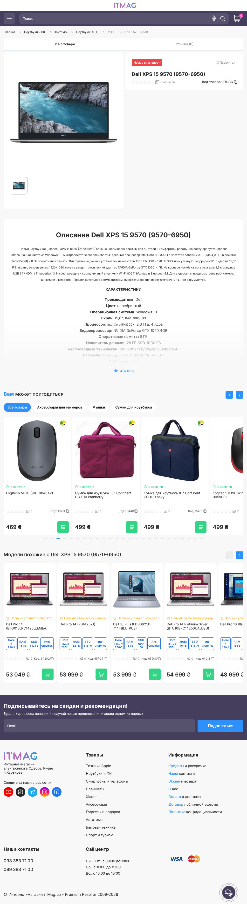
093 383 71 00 (18, 860)
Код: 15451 (127, 511)
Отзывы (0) (184, 44)
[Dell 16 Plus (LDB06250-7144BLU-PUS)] (136, 589)
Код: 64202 (42, 658)
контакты (181, 773)
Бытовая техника (101, 827)
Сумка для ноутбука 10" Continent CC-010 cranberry (34, 495)
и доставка (184, 797)
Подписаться (220, 725)
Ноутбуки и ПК (99, 773)
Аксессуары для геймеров (59, 407)
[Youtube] (8, 792)
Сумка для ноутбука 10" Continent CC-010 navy (103, 495)
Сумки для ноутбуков (133, 407)
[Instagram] (44, 792)
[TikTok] (20, 792)
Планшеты (95, 789)
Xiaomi (91, 797)
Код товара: (217, 82)
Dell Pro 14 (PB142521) (77, 624)
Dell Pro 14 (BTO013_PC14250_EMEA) (27, 626)
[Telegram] (32, 792)
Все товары (17, 407)
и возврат (183, 781)
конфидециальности (195, 812)
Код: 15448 (58, 511)
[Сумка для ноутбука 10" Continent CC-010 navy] (106, 450)
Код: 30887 (195, 511)
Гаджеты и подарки (103, 812)
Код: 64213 (203, 658)
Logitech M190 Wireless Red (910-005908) (171, 495)
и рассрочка (187, 766)
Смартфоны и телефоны (107, 781)
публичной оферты (193, 804)
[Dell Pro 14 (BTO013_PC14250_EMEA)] (29, 589)
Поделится (227, 62)
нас (173, 789)
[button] (229, 395)
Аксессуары (96, 804)
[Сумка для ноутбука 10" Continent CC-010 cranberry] (37, 450)
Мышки (98, 407)
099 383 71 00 (18, 869)
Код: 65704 (96, 658)
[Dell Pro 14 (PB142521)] (83, 589)
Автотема (94, 819)
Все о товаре (64, 44)
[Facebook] (57, 792)
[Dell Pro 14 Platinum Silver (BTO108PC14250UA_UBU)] (190, 589)
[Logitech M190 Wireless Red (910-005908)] (175, 450)
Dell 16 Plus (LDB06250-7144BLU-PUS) (132, 626)
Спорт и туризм (99, 835)
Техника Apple (98, 766)
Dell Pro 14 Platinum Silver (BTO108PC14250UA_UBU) (188, 626)
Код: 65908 (149, 658)
